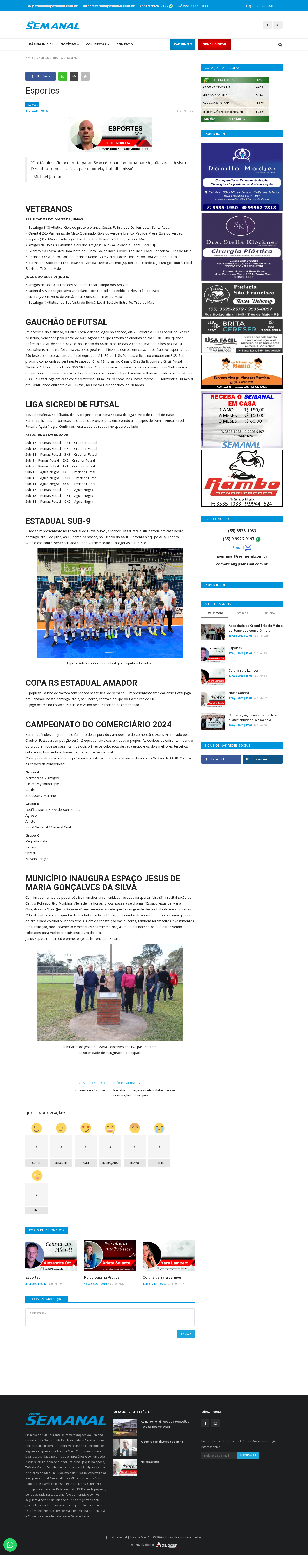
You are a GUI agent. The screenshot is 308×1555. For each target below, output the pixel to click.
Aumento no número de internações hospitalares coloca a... (165, 1424)
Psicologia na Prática (102, 1277)
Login (250, 5)
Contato (125, 44)
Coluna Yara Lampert (90, 1090)
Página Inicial (41, 44)
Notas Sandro (239, 693)
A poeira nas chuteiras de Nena (162, 1441)
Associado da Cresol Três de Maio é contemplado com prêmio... (256, 628)
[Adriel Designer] (167, 1545)
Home (29, 57)
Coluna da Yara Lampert (162, 1277)
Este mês (242, 613)
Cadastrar (269, 5)
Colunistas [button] (96, 44)
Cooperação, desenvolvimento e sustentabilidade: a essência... (253, 717)
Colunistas (43, 57)
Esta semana (215, 613)
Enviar (186, 1334)
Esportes (58, 57)
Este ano (269, 613)
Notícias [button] (69, 44)
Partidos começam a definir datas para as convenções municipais (144, 1092)
